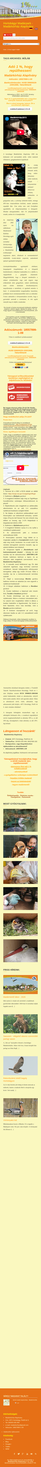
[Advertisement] (20, 662)
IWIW (7, 1449)
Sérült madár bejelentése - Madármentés (25, 1400)
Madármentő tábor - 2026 (14, 997)
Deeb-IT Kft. (32, 1463)
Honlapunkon (10, 744)
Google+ (8, 1444)
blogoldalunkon (26, 744)
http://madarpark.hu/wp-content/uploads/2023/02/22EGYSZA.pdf (17, 425)
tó (18, 1432)
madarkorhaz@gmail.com (19, 1425)
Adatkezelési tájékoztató (10, 1432)
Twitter (7, 1446)
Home (4, 49)
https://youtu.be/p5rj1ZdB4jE (21, 450)
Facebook (8, 1439)
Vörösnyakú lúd (10, 1120)
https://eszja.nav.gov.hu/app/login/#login (22, 494)
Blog (7, 1442)
